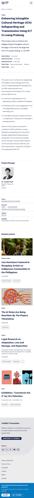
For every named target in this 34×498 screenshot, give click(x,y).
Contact (4, 478)
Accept (5, 495)
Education (5, 404)
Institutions (5, 327)
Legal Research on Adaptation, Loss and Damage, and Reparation (14, 342)
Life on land (17, 281)
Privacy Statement (7, 460)
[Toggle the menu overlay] (31, 3)
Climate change (6, 281)
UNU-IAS (9, 9)
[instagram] (18, 449)
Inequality (16, 361)
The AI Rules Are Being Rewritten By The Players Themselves (14, 315)
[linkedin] (3, 449)
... (22, 361)
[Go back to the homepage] (4, 3)
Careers (3, 471)
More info (3, 491)
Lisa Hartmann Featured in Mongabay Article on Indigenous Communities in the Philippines (15, 267)
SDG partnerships (15, 404)
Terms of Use (5, 464)
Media (3, 475)
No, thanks (17, 495)
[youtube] (14, 449)
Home (3, 9)
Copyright (4, 467)
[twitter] (6, 449)
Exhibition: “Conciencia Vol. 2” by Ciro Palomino (16, 394)
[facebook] (10, 449)
